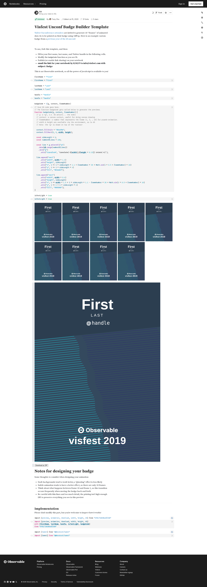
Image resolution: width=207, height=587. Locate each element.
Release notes (71, 575)
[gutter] (16, 33)
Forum (97, 575)
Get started (195, 4)
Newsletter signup (126, 572)
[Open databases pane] (202, 18)
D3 (40, 12)
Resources (28, 4)
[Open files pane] (202, 13)
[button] (32, 24)
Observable (70, 564)
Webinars (98, 567)
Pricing (43, 4)
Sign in (181, 4)
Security (54, 582)
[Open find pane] (202, 33)
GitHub (122, 575)
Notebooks (14, 4)
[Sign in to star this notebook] (166, 13)
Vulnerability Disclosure (85, 582)
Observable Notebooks (45, 564)
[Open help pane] (202, 38)
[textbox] (103, 80)
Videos (97, 570)
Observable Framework (74, 567)
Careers (122, 567)
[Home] (14, 568)
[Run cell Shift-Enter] (172, 80)
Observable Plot (72, 570)
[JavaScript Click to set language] (31, 80)
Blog (96, 564)
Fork (160, 13)
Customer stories (101, 572)
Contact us (123, 570)
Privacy (44, 582)
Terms (67, 582)
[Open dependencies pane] (202, 28)
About (122, 564)
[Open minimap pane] (202, 23)
